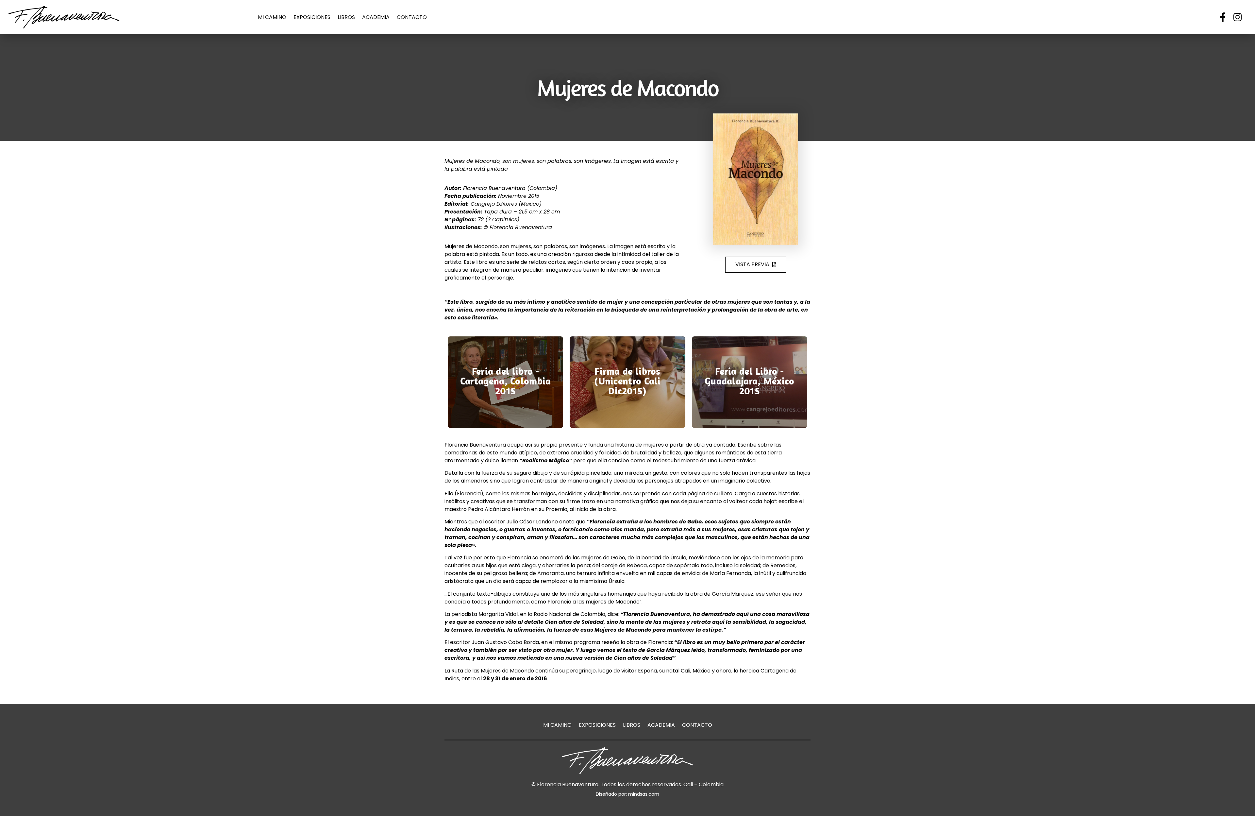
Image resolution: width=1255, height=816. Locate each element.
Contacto (412, 17)
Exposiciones (311, 17)
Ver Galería (505, 409)
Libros (346, 17)
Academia (376, 17)
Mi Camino (272, 17)
